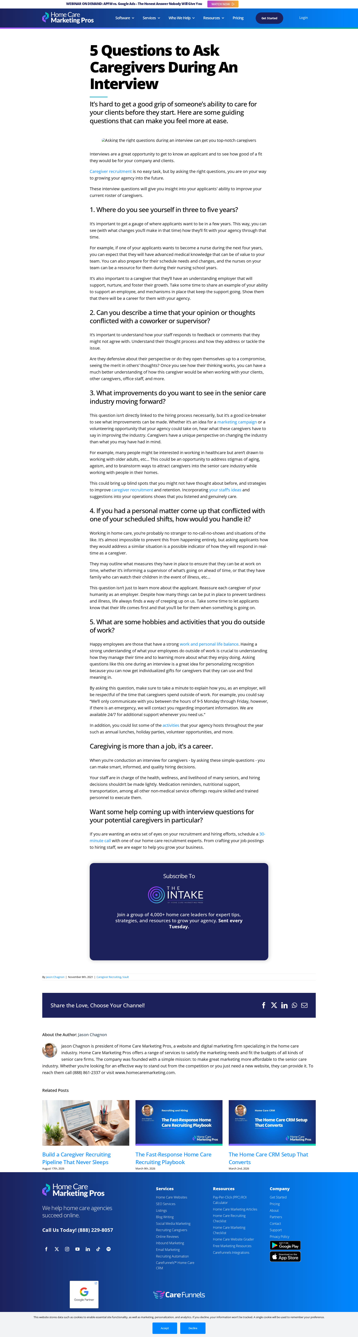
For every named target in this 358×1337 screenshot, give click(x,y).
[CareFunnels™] (179, 1292)
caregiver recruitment (132, 490)
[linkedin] (88, 1249)
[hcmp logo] (68, 14)
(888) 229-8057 (95, 1229)
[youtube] (77, 1249)
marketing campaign (237, 422)
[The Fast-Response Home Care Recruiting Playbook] (179, 1123)
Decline (193, 1328)
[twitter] (57, 1249)
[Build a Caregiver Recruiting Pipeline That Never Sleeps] (85, 1123)
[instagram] (67, 1249)
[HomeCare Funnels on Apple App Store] (285, 1253)
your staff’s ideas (225, 490)
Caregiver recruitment (111, 171)
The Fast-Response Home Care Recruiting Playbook (173, 1158)
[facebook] (46, 1249)
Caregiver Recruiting (109, 977)
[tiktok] (98, 1249)
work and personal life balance (209, 644)
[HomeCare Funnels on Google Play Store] (285, 1241)
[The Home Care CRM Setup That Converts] (272, 1123)
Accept (165, 1328)
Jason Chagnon (55, 977)
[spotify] (108, 1249)
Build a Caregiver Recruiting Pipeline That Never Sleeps (76, 1158)
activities (171, 725)
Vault (125, 977)
